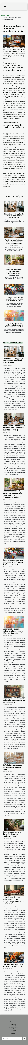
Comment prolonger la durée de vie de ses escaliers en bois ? (12, 834)
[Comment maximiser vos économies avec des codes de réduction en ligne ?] (14, 289)
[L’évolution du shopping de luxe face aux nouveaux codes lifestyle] (14, 206)
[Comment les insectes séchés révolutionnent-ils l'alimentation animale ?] (14, 315)
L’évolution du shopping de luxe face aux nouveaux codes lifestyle (14, 215)
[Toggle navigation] (4, 6)
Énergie (13, 1031)
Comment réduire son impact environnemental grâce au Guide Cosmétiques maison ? (14, 270)
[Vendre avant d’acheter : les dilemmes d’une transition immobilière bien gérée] (14, 232)
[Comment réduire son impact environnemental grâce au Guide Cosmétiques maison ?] (14, 260)
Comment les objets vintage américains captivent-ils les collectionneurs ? (14, 700)
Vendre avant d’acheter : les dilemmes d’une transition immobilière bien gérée (14, 242)
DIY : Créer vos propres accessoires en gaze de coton (12, 767)
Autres (8, 15)
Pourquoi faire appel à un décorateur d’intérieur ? (13, 965)
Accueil (3, 15)
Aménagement (13, 1028)
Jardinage (13, 1025)
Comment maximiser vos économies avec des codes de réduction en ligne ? (14, 299)
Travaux (13, 1022)
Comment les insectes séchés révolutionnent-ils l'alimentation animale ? (14, 325)
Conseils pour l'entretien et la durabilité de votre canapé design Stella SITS (14, 899)
